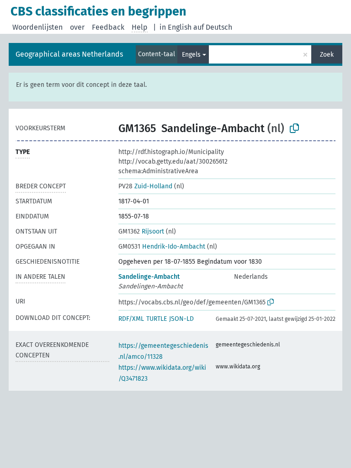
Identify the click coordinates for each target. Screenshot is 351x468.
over (77, 27)
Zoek (327, 54)
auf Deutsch (212, 27)
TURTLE (156, 319)
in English (175, 27)
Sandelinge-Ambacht (149, 277)
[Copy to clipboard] (294, 128)
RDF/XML (131, 319)
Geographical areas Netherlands (69, 54)
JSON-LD (181, 319)
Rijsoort (141, 231)
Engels (191, 54)
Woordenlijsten (37, 27)
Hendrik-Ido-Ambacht (161, 246)
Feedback (108, 27)
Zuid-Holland (145, 186)
